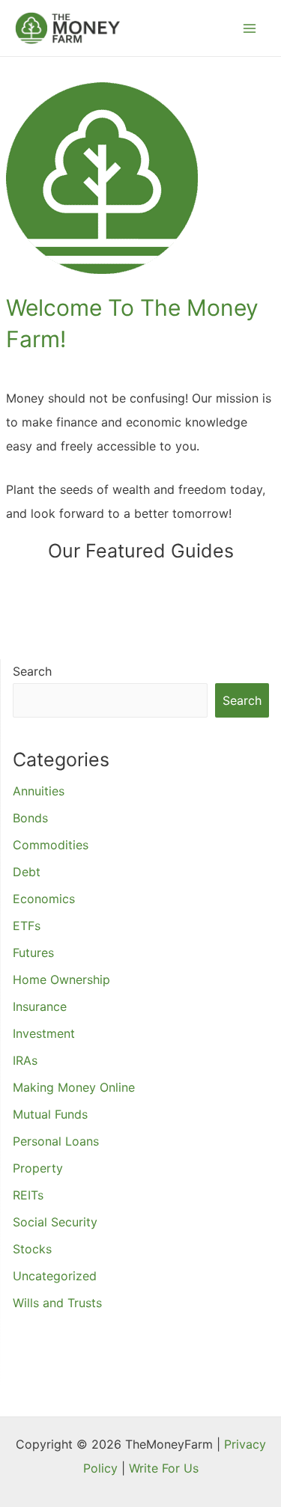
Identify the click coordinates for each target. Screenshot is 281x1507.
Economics (44, 898)
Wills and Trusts (57, 1302)
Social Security (55, 1221)
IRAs (25, 1060)
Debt (26, 871)
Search (32, 671)
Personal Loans (56, 1141)
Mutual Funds (50, 1114)
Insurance (40, 1006)
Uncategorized (55, 1275)
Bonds (30, 817)
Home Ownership (61, 979)
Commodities (50, 844)
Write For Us (164, 1468)
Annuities (38, 790)
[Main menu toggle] (249, 28)
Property (38, 1168)
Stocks (32, 1248)
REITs (28, 1194)
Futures (33, 952)
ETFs (26, 925)
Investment (44, 1033)
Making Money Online (74, 1087)
